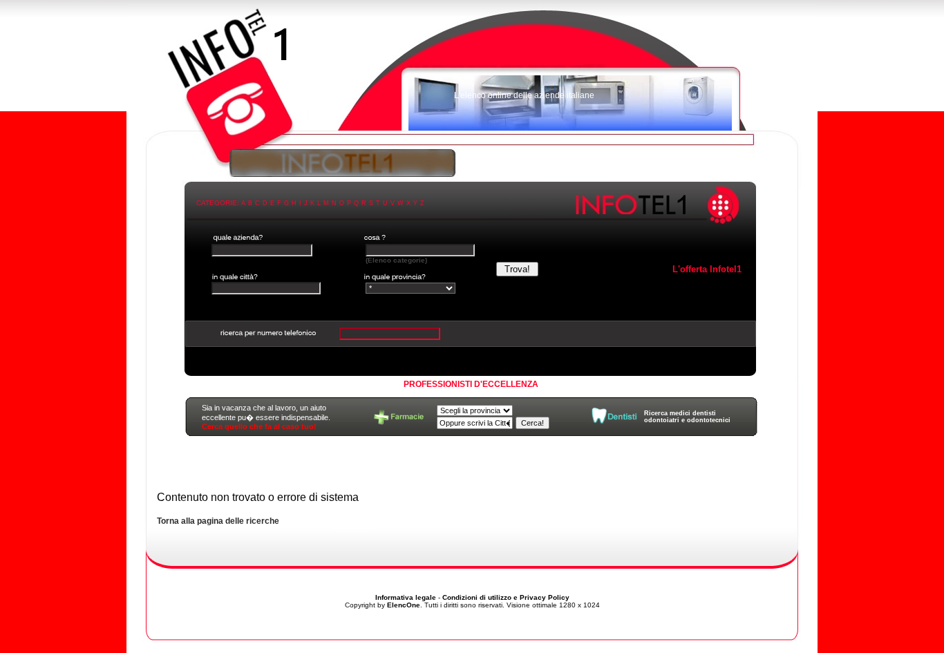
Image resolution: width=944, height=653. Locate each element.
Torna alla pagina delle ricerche (218, 521)
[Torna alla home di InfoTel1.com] (472, 72)
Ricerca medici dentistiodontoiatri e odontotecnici (687, 417)
